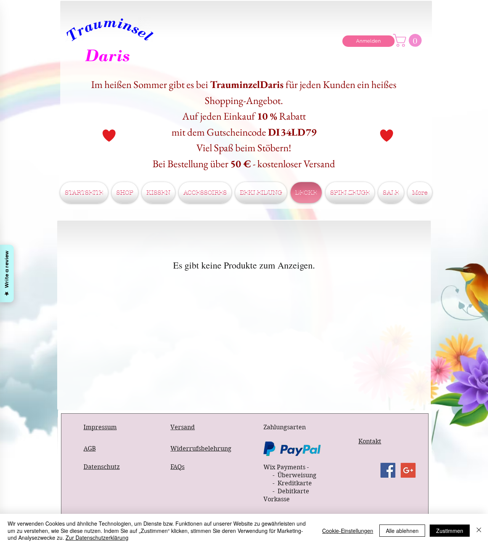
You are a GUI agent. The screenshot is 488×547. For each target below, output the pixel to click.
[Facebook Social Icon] (387, 470)
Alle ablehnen (402, 530)
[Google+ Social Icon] (408, 470)
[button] (409, 40)
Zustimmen (449, 530)
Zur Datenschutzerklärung (97, 537)
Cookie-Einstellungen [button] (347, 530)
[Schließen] (478, 530)
